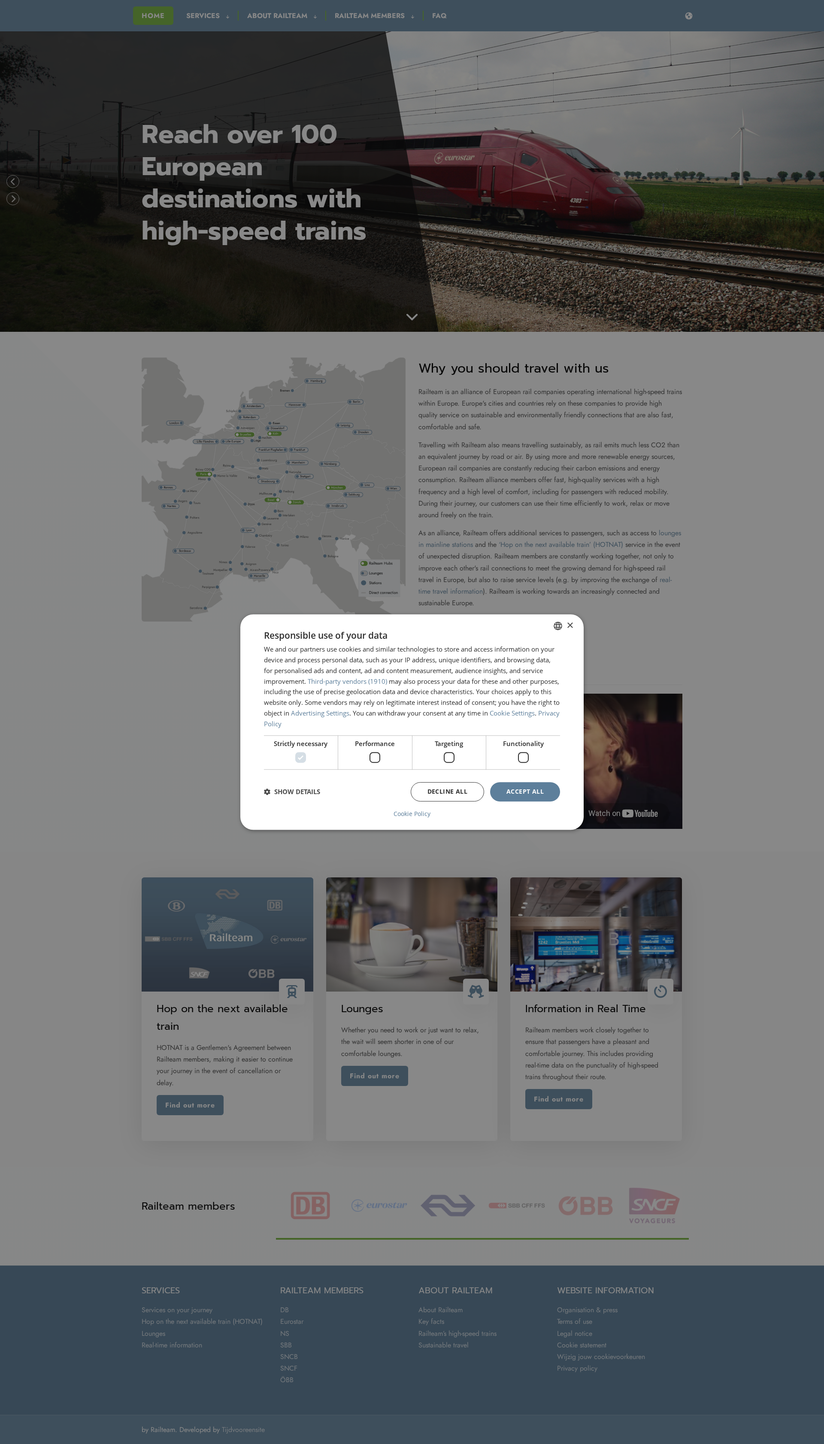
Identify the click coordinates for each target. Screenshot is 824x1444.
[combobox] (558, 626)
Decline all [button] (447, 791)
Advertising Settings (320, 713)
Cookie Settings (512, 713)
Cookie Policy (412, 814)
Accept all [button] (525, 791)
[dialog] (412, 722)
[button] (292, 791)
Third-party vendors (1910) (347, 681)
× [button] (569, 625)
